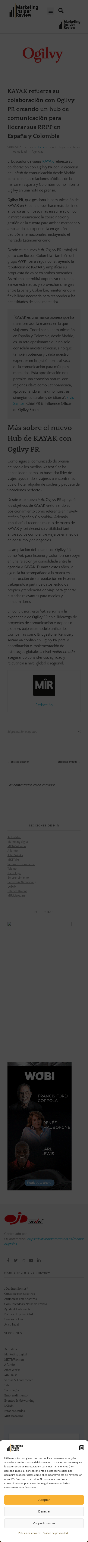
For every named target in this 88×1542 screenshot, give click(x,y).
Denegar (44, 1511)
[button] (81, 1448)
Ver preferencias (44, 1523)
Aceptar (44, 1500)
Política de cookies (29, 1533)
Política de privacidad (55, 1533)
